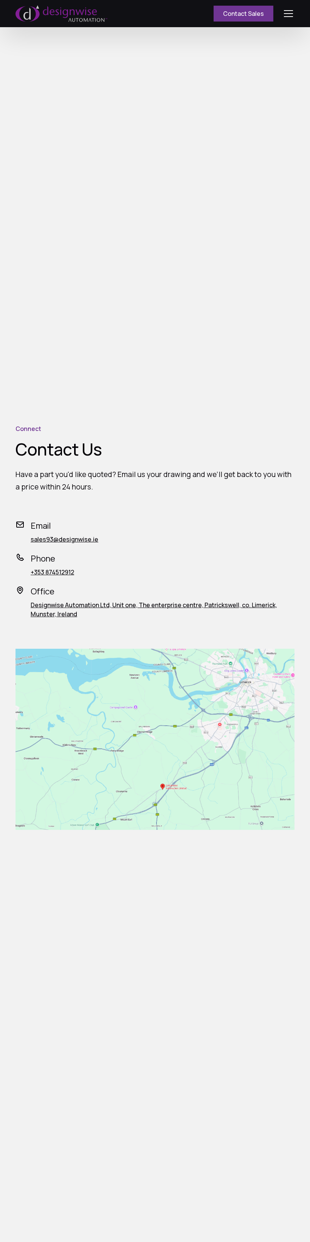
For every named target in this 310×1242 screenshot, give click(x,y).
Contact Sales (243, 13)
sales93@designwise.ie (64, 539)
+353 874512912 (52, 572)
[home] (61, 13)
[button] (286, 14)
